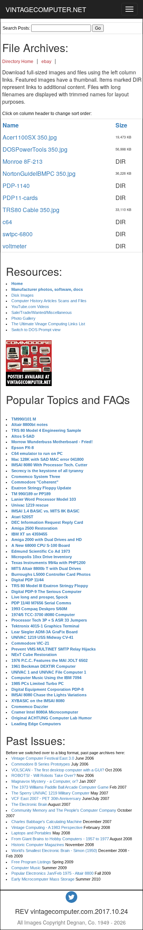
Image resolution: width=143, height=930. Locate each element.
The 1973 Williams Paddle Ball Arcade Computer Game (60, 787)
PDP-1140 (16, 185)
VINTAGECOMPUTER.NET (46, 9)
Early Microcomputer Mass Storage (42, 879)
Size (121, 125)
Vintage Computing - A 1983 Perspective (46, 827)
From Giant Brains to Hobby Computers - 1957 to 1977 (60, 839)
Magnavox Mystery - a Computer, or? (44, 781)
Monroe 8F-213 (23, 161)
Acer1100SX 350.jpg (30, 137)
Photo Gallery (23, 318)
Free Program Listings (31, 862)
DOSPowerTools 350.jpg (35, 149)
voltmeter (14, 246)
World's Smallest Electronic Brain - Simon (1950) (54, 850)
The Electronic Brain (29, 804)
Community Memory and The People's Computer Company (63, 810)
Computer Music (26, 868)
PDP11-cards (20, 197)
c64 (7, 222)
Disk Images (22, 295)
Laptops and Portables (31, 833)
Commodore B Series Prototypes (40, 764)
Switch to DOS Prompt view (35, 329)
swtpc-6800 (18, 234)
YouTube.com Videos (30, 306)
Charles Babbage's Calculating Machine (46, 821)
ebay (46, 61)
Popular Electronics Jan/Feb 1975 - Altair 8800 (52, 873)
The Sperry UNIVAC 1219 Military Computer (50, 793)
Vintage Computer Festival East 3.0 (42, 758)
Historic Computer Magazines (37, 844)
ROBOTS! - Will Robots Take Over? (43, 775)
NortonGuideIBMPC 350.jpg (39, 173)
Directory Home (17, 61)
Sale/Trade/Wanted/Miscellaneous (41, 312)
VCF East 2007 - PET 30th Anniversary (46, 798)
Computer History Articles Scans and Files (49, 301)
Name (11, 125)
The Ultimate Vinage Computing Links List (48, 324)
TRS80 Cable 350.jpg (31, 209)
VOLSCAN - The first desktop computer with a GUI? (57, 770)
